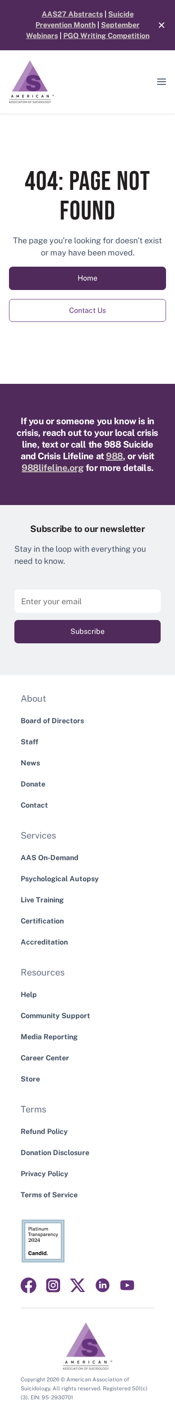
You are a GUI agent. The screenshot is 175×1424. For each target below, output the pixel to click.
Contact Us (87, 310)
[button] (162, 81)
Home (87, 278)
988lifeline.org (52, 467)
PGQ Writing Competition (106, 35)
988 (114, 456)
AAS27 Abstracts (72, 14)
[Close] (157, 25)
